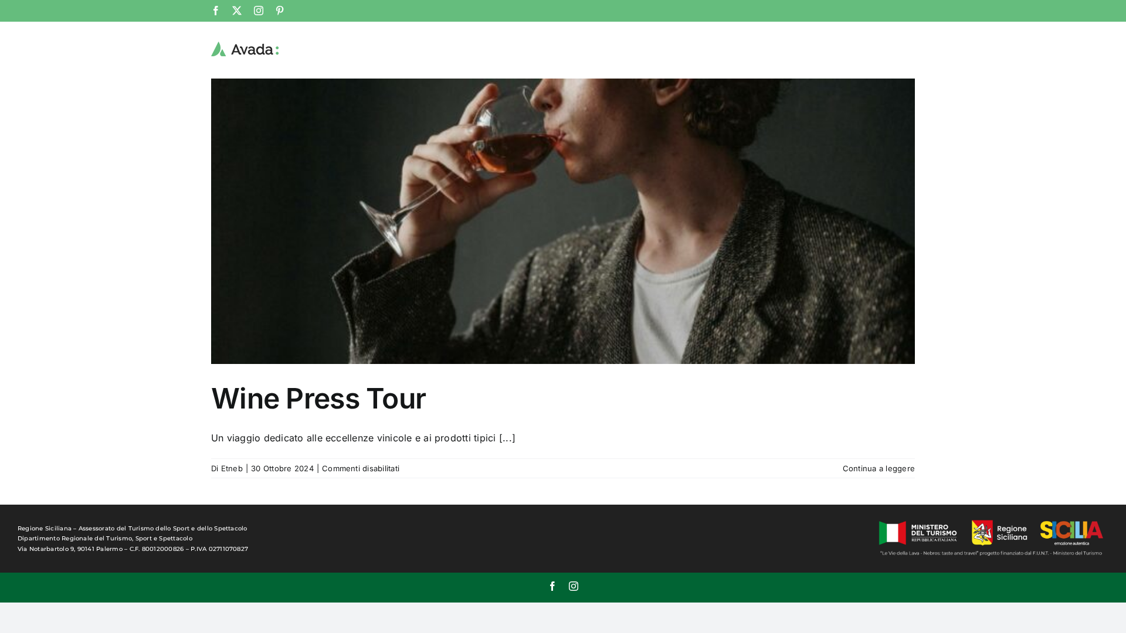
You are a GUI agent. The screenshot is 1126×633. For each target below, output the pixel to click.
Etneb (232, 468)
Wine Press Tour (318, 398)
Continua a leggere (879, 468)
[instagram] (573, 586)
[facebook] (552, 586)
